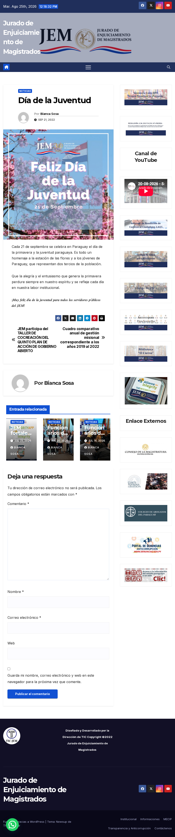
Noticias (25, 91)
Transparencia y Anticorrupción (129, 828)
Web (11, 643)
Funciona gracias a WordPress (24, 821)
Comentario (18, 504)
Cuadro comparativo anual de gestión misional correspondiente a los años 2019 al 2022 (79, 338)
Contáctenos (163, 828)
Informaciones (150, 819)
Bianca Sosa (49, 114)
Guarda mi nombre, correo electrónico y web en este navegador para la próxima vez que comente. (50, 678)
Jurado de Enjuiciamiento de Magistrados (34, 789)
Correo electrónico (24, 617)
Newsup (61, 821)
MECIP (167, 819)
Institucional (129, 819)
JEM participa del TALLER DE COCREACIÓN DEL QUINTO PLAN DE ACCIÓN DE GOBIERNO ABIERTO (37, 340)
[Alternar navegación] (88, 67)
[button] (168, 67)
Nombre (15, 592)
